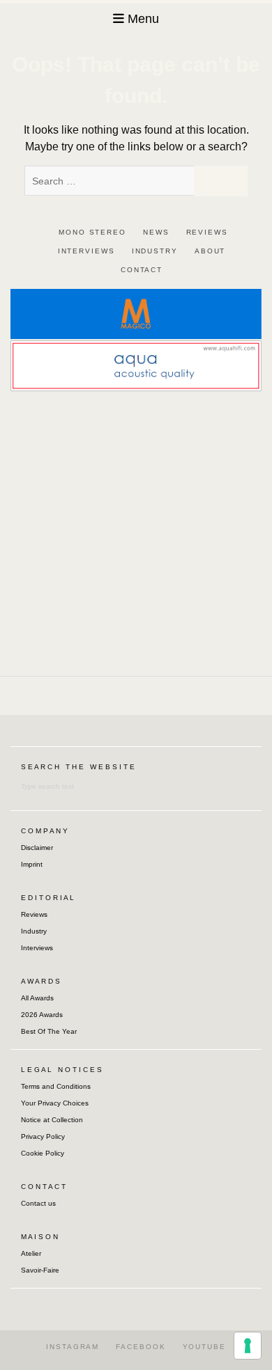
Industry (34, 931)
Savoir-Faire (40, 1270)
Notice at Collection (52, 1120)
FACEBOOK (140, 1347)
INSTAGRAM (72, 1347)
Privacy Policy (43, 1136)
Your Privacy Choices (55, 1103)
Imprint (32, 864)
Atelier (31, 1253)
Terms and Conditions (56, 1086)
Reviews (34, 914)
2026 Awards (42, 1014)
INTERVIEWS (86, 251)
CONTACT (142, 270)
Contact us (38, 1203)
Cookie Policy (42, 1153)
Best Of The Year (49, 1031)
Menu (143, 19)
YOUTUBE (204, 1347)
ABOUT (210, 251)
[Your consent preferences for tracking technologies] (247, 1345)
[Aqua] (136, 365)
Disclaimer (37, 847)
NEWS (156, 232)
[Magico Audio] (136, 313)
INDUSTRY (155, 251)
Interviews (37, 948)
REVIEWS (207, 232)
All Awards (37, 998)
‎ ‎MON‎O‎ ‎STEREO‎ (90, 232)
